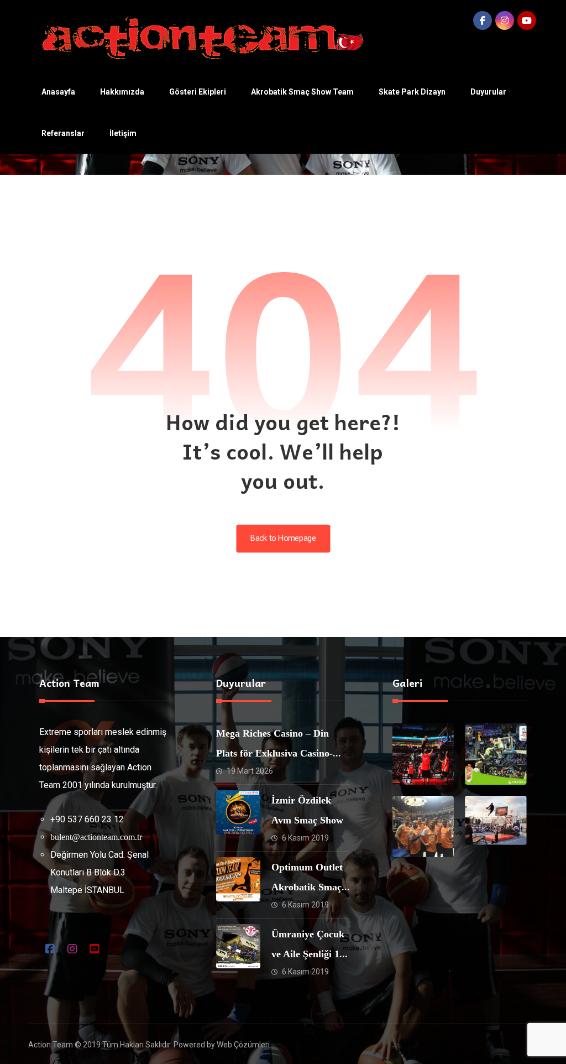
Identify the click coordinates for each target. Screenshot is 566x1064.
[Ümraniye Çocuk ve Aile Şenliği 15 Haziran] (238, 946)
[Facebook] (482, 20)
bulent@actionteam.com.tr (96, 837)
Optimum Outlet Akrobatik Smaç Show (307, 887)
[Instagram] (504, 20)
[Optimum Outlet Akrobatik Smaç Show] (238, 879)
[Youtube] (526, 20)
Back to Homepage (283, 538)
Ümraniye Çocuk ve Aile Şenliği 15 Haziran (307, 954)
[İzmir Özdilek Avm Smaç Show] (238, 812)
